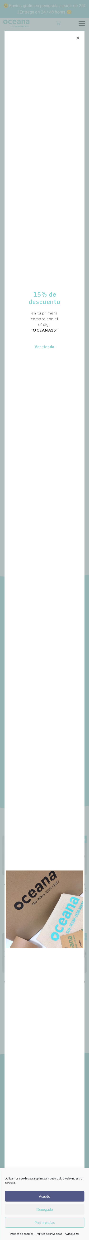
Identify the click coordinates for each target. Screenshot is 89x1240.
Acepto (44, 1196)
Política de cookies (21, 1233)
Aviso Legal (72, 1233)
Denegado (44, 1209)
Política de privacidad (49, 1233)
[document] (44, 620)
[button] (78, 37)
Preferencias (44, 1222)
